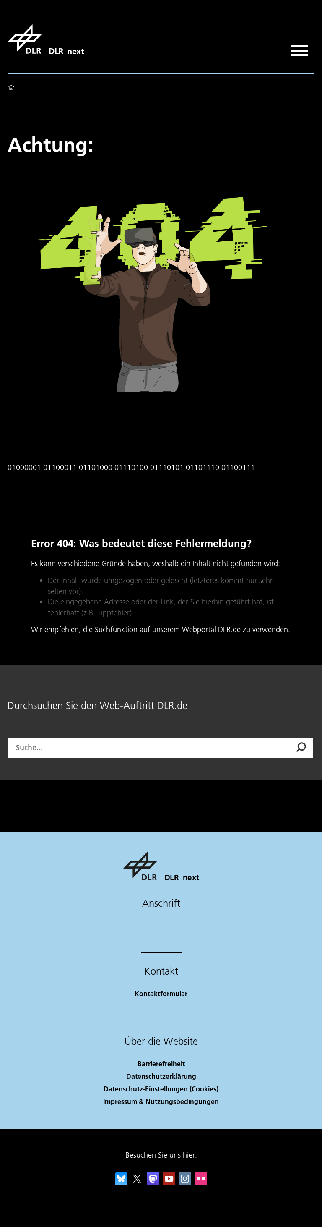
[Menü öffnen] (299, 47)
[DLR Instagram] (185, 1182)
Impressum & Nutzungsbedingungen (161, 1101)
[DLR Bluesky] (121, 1182)
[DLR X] (137, 1182)
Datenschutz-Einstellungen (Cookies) (161, 1088)
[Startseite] (11, 88)
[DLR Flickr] (201, 1182)
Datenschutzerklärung (161, 1076)
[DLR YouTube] (169, 1182)
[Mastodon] (153, 1182)
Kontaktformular (161, 993)
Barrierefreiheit (161, 1063)
